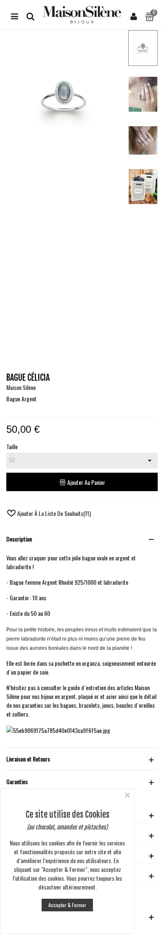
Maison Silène (21, 387)
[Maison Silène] (82, 15)
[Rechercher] (30, 15)
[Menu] (14, 15)
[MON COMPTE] (134, 15)
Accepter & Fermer (67, 904)
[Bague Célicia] (64, 166)
